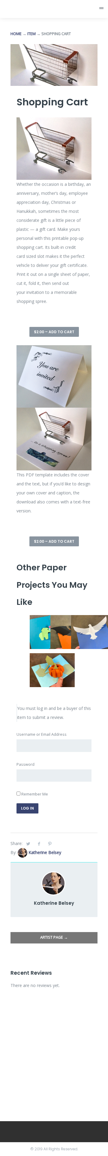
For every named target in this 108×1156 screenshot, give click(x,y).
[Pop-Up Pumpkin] (52, 657)
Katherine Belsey (44, 852)
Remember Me (34, 794)
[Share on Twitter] (28, 843)
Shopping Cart (52, 102)
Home (16, 33)
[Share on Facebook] (39, 843)
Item (31, 33)
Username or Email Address (41, 734)
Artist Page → (54, 937)
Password (25, 764)
